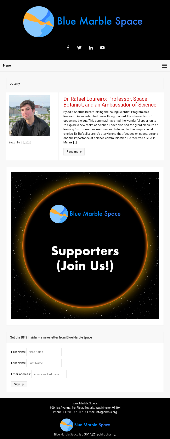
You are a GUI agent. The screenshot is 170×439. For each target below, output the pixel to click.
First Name (18, 351)
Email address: (21, 374)
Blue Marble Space (85, 403)
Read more (74, 151)
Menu (7, 65)
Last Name (18, 363)
